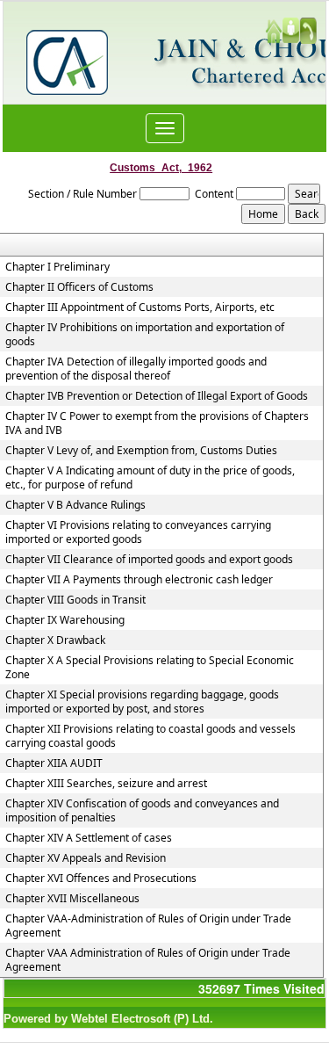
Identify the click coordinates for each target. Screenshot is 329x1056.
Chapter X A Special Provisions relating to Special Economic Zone (149, 668)
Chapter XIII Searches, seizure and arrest (106, 784)
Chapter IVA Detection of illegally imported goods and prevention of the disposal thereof (136, 369)
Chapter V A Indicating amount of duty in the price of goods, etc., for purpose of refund (150, 478)
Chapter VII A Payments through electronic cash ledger (139, 580)
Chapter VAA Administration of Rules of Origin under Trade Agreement (147, 960)
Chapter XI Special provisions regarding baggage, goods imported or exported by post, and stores (142, 702)
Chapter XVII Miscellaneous (72, 899)
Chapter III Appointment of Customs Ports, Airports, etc (140, 307)
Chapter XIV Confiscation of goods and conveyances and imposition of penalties (142, 811)
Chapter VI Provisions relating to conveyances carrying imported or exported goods (138, 532)
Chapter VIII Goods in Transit (75, 600)
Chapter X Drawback (55, 640)
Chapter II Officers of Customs (79, 287)
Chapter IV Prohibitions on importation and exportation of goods (144, 335)
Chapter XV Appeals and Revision (85, 858)
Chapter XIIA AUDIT (54, 763)
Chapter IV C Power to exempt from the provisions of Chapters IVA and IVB (157, 423)
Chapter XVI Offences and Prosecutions (101, 879)
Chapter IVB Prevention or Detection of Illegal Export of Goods (156, 396)
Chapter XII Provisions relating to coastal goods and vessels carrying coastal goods (150, 736)
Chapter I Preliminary (57, 267)
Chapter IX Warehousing (65, 620)
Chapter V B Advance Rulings (75, 505)
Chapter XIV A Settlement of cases (88, 838)
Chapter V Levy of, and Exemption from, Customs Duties (141, 451)
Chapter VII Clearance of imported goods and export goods (149, 560)
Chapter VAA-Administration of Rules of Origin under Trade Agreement (148, 926)
